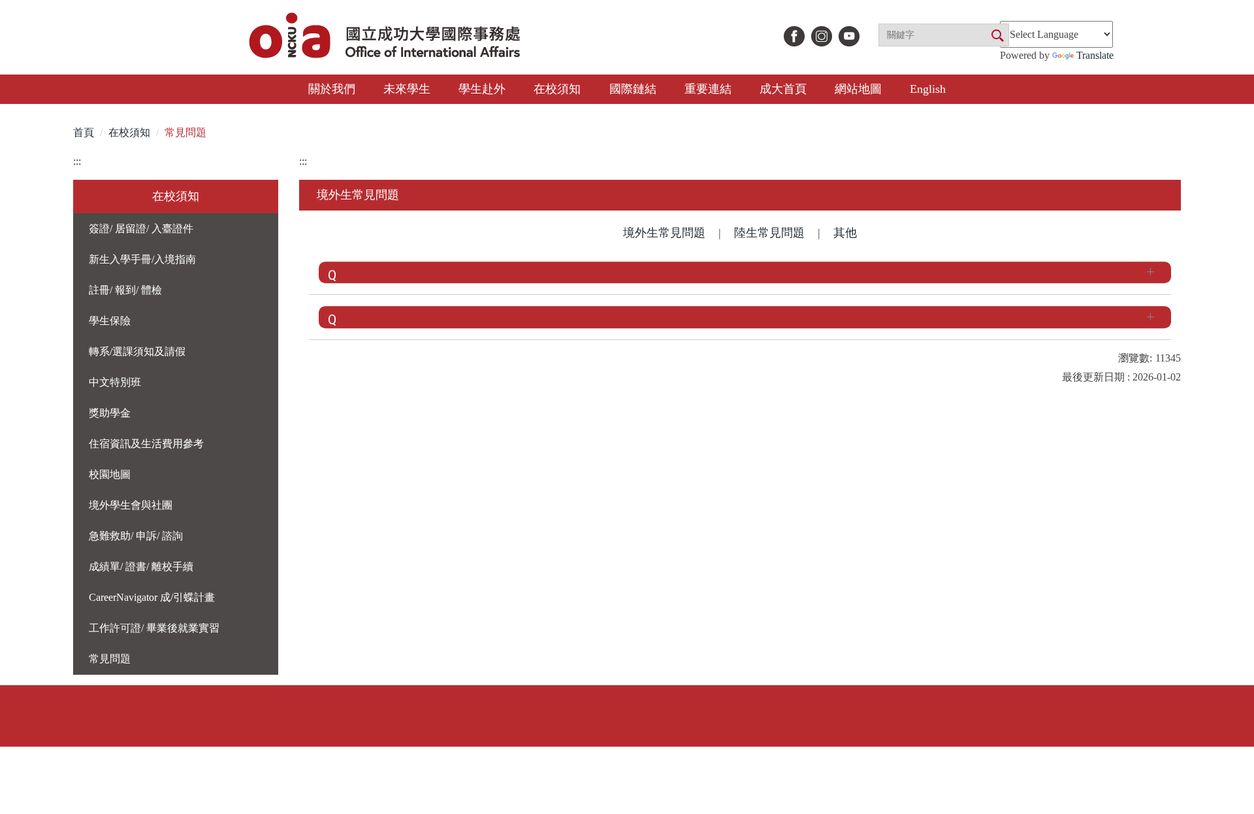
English (928, 88)
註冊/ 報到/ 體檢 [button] (125, 290)
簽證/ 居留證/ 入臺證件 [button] (141, 228)
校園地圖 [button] (110, 474)
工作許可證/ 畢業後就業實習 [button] (154, 628)
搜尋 (996, 36)
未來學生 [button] (406, 88)
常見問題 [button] (110, 658)
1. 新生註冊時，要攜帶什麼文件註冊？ (496, 271)
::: (77, 161)
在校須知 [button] (557, 88)
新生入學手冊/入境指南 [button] (142, 259)
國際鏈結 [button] (632, 88)
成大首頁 (783, 88)
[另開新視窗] (794, 36)
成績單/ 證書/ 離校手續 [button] (141, 566)
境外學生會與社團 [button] (130, 505)
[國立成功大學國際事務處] (386, 37)
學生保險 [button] (110, 320)
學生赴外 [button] (482, 88)
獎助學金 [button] (110, 412)
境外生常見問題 (664, 232)
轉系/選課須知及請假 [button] (137, 351)
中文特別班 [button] (115, 382)
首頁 (83, 132)
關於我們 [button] (331, 88)
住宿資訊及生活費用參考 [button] (146, 443)
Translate (1095, 55)
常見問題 (185, 132)
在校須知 (129, 132)
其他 (845, 232)
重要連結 (708, 88)
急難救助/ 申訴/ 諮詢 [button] (136, 535)
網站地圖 (858, 88)
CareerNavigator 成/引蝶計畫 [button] (152, 597)
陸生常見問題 (769, 232)
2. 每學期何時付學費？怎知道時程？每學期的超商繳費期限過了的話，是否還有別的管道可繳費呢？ (698, 317)
